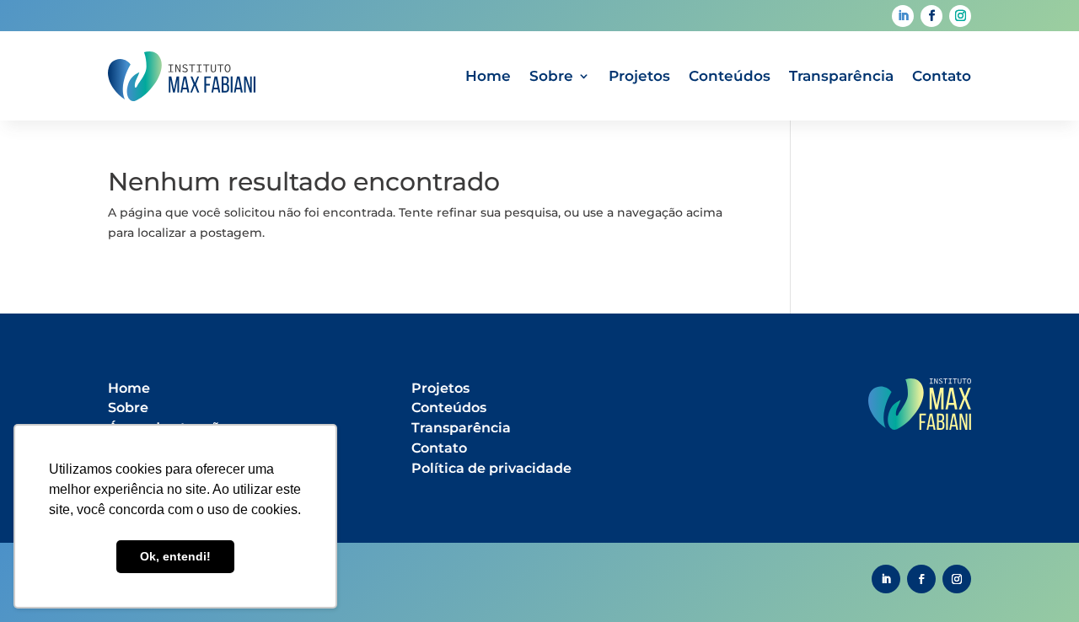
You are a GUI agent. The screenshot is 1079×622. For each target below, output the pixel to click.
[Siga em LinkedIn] (903, 16)
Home (488, 75)
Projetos (639, 75)
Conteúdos (729, 75)
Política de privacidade (491, 468)
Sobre (551, 75)
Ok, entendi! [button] (175, 556)
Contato (941, 75)
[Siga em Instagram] (960, 16)
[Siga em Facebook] (931, 16)
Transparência (841, 75)
